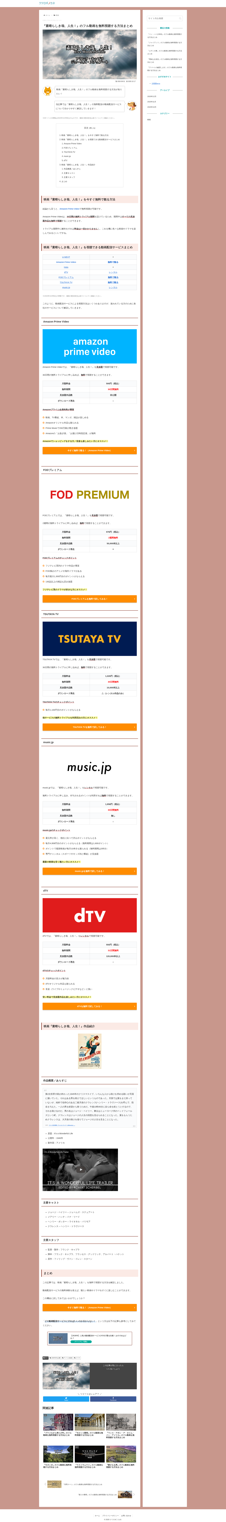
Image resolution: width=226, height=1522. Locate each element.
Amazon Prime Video (73, 143)
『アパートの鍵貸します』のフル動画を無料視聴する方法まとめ (164, 68)
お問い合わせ (126, 1516)
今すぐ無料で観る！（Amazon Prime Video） (90, 450)
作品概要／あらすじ (72, 169)
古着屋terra (156, 83)
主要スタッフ (69, 177)
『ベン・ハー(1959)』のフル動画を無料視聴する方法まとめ (164, 35)
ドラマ (77, 1358)
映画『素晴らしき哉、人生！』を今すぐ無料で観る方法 (85, 135)
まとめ (64, 181)
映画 (46, 1358)
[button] (180, 18)
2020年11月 (151, 102)
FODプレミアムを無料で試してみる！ (90, 599)
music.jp (67, 156)
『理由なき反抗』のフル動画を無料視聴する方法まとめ (164, 60)
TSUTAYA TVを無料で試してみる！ (90, 727)
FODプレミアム (70, 148)
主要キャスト (69, 173)
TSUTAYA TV (69, 152)
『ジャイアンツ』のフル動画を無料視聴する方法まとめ (164, 44)
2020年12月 (151, 96)
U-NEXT (66, 257)
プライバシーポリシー (110, 1516)
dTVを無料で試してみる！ (89, 1006)
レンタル (113, 272)
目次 (86, 128)
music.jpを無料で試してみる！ (90, 871)
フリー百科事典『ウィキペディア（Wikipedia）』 (62, 1125)
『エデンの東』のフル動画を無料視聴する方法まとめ (164, 52)
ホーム (97, 1516)
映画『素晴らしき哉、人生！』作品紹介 (78, 165)
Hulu (66, 267)
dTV (65, 160)
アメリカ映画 (67, 1358)
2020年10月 (151, 107)
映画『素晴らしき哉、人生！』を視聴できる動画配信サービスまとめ (90, 139)
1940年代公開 (55, 1358)
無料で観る (113, 262)
